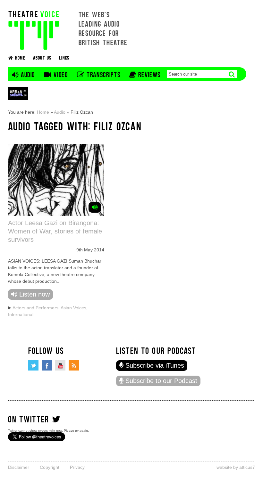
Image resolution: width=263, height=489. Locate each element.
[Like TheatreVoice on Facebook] (47, 365)
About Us (42, 57)
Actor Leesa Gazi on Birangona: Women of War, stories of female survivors (55, 231)
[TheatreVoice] (33, 30)
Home (43, 112)
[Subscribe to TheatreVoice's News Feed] (74, 365)
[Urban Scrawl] (18, 93)
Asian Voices (73, 307)
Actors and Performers (35, 307)
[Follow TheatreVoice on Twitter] (33, 365)
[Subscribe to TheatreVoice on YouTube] (60, 365)
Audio (59, 112)
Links (64, 57)
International (20, 314)
